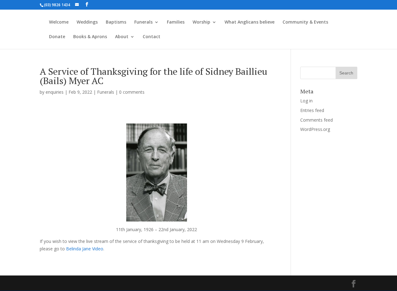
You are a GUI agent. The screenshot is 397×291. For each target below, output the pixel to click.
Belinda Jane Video (84, 249)
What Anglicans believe (249, 22)
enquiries (55, 92)
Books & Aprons (90, 36)
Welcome (59, 22)
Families (176, 22)
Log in (306, 101)
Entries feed (312, 110)
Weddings (87, 22)
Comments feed (316, 120)
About (121, 36)
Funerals (143, 22)
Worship (201, 22)
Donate (57, 36)
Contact (151, 36)
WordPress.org (315, 129)
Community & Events (305, 22)
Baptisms (116, 22)
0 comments (132, 92)
